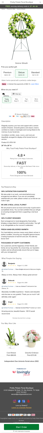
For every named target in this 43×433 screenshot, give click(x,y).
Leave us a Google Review (21, 407)
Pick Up (17, 94)
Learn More (35, 84)
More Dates (36, 100)
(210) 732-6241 (21, 392)
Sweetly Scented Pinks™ (23, 308)
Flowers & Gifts (11, 9)
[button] (38, 428)
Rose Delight (19, 269)
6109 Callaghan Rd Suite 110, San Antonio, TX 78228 (21, 390)
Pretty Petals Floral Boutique (21, 2)
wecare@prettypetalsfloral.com (21, 394)
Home (3, 9)
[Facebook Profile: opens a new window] (19, 401)
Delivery (6, 95)
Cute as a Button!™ (21, 286)
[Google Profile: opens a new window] (23, 401)
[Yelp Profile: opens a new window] (28, 401)
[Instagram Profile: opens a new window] (14, 401)
